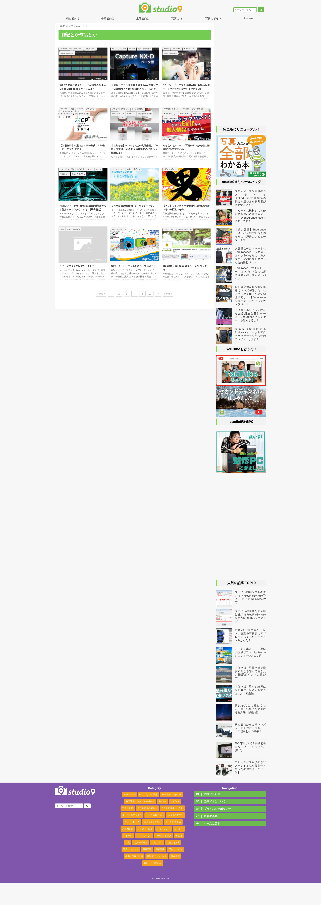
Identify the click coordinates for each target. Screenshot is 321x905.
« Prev (101, 293)
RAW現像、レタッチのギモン (140, 801)
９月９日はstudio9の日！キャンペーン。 (133, 205)
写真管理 (147, 849)
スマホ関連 (127, 828)
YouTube (175, 801)
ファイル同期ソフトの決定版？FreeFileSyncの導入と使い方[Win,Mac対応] (250, 597)
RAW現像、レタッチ (172, 794)
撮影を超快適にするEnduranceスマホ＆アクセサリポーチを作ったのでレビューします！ (250, 334)
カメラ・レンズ (132, 822)
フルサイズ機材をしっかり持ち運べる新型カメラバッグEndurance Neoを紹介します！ (250, 216)
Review (248, 18)
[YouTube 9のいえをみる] (241, 415)
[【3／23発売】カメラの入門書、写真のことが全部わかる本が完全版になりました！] (241, 175)
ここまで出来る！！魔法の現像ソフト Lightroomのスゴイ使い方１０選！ (250, 652)
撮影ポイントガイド (157, 856)
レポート (127, 835)
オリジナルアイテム (132, 815)
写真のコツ (178, 18)
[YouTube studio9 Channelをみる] (241, 384)
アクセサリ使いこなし (172, 808)
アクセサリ (127, 808)
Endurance (129, 794)
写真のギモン (213, 18)
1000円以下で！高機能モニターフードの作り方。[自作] (250, 747)
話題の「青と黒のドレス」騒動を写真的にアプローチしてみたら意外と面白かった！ (250, 635)
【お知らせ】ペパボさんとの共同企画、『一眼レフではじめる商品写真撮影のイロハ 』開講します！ (134, 149)
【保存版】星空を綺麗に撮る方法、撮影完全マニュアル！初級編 (250, 690)
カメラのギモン (175, 815)
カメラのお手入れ (155, 815)
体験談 (178, 835)
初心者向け (72, 18)
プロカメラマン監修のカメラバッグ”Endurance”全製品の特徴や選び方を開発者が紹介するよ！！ (250, 198)
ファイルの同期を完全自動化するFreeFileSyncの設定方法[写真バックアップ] (250, 616)
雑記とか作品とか (152, 863)
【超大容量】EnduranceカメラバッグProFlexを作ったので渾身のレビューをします (250, 235)
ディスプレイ (163, 828)
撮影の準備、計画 (134, 856)
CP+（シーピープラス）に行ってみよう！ (133, 265)
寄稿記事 (160, 849)
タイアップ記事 (145, 828)
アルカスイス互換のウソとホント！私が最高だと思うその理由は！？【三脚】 (250, 767)
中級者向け (108, 18)
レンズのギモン (143, 835)
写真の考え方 (173, 842)
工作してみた (175, 849)
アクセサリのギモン (147, 808)
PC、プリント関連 (148, 794)
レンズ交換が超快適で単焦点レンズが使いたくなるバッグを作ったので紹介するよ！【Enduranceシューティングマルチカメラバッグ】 (250, 295)
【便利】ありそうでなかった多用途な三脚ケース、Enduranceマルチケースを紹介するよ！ (250, 315)
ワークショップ (163, 835)
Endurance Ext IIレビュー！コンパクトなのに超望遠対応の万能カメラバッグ (250, 273)
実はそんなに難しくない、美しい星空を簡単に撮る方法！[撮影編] (250, 709)
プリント (178, 828)
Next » (168, 293)
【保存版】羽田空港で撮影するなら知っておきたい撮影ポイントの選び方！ (250, 673)
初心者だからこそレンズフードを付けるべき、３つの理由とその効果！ (250, 728)
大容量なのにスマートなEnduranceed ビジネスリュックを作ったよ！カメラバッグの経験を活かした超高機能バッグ (250, 255)
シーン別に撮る (173, 822)
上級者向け (143, 18)
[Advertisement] (241, 73)
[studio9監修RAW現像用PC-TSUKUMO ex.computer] (241, 471)
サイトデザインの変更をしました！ (78, 265)
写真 (127, 842)
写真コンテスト (130, 849)
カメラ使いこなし (152, 822)
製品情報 (175, 856)
